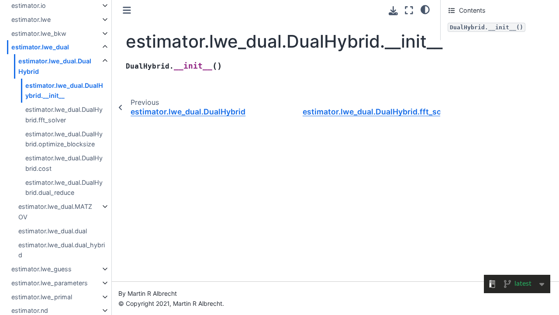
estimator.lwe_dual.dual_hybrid (61, 250)
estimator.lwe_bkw (38, 33)
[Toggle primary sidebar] (127, 10)
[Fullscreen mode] (409, 10)
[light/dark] (425, 9)
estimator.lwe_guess (41, 269)
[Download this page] (393, 10)
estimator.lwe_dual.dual (52, 231)
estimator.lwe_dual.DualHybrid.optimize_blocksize (64, 139)
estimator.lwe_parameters (49, 283)
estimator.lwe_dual (40, 47)
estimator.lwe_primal (41, 297)
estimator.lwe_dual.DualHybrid (54, 66)
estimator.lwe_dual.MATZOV (55, 212)
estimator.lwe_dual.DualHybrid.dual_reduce (64, 188)
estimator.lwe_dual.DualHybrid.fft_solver (64, 115)
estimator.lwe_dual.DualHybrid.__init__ (64, 91)
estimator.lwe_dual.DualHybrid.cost (64, 163)
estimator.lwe (31, 19)
